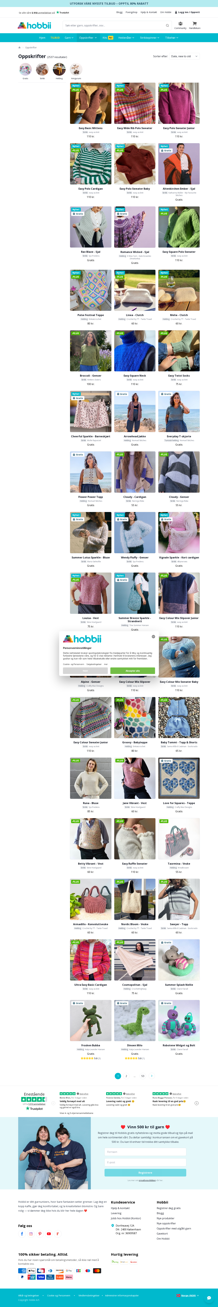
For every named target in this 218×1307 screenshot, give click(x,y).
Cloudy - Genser (179, 497)
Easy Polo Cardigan (91, 188)
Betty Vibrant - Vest (90, 863)
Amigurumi (76, 78)
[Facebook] (22, 1234)
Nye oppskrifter (166, 1223)
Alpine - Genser (90, 682)
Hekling (59, 78)
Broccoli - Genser (90, 375)
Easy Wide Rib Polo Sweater (134, 128)
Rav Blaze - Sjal (90, 252)
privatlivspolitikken (147, 1180)
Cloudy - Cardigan (134, 497)
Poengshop (131, 12)
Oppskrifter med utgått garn (174, 1228)
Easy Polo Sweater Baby (135, 188)
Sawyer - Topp (179, 924)
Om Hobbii (165, 12)
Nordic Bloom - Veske (134, 924)
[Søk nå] (167, 25)
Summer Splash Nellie (179, 985)
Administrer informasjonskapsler (122, 1295)
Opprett (195, 12)
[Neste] (152, 1076)
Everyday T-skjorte (179, 436)
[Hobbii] (34, 25)
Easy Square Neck (135, 375)
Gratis (25, 78)
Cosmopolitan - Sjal (134, 985)
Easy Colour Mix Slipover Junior (179, 618)
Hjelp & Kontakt (149, 12)
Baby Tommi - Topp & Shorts (179, 742)
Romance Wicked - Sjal (134, 252)
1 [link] (118, 1076)
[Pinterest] (40, 1234)
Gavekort (162, 1233)
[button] (194, 25)
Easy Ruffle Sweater (134, 863)
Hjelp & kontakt (120, 1208)
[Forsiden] (19, 47)
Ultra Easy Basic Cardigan (90, 985)
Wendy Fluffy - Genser (135, 557)
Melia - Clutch (179, 315)
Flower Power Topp (90, 497)
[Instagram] (31, 1234)
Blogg (119, 12)
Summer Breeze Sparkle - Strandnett (135, 619)
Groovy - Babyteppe (134, 742)
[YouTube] (49, 1234)
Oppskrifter (31, 47)
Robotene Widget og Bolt (179, 1045)
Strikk (42, 78)
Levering (116, 1213)
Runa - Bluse (90, 803)
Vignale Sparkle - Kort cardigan (179, 557)
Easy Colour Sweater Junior (91, 742)
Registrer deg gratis (169, 1208)
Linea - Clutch (135, 315)
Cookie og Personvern (58, 1295)
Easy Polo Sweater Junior (179, 128)
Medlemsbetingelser (89, 1295)
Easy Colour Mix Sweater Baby (179, 682)
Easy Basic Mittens (90, 128)
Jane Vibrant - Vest (135, 803)
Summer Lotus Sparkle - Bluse (91, 557)
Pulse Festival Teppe (91, 315)
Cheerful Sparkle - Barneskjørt (90, 436)
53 (142, 1076)
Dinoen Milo (134, 1045)
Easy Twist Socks (179, 375)
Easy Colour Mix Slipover (134, 682)
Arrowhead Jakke (135, 436)
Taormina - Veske (179, 863)
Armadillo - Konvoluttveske (90, 924)
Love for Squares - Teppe (179, 803)
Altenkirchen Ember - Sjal (179, 188)
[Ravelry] (58, 1234)
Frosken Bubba (90, 1045)
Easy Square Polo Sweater (179, 252)
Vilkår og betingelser (28, 1295)
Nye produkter (165, 1218)
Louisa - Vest (91, 618)
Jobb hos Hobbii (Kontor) (126, 1218)
